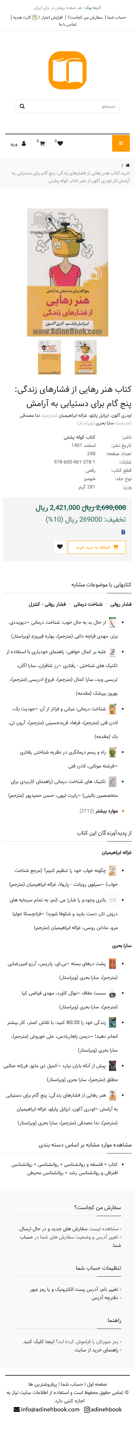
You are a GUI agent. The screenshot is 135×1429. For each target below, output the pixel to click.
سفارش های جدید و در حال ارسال (54, 1229)
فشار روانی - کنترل (47, 604)
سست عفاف (94, 993)
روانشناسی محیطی (45, 1173)
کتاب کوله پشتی (80, 437)
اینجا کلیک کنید (39, 1342)
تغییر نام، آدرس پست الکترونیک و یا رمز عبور (74, 1289)
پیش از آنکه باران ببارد (84, 1066)
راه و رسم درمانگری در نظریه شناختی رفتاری (63, 752)
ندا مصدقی (30, 415)
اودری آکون (121, 415)
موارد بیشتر (107, 811)
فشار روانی (121, 604)
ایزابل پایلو (99, 415)
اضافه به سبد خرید (93, 547)
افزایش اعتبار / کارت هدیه (38, 17)
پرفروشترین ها (42, 1384)
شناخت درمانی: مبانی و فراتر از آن (73, 709)
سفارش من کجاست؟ (85, 17)
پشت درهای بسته (89, 964)
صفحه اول (97, 1384)
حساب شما (116, 17)
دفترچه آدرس (105, 1298)
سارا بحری (105, 423)
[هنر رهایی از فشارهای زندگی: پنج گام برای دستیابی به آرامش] (85, 357)
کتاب (113, 1164)
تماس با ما (67, 24)
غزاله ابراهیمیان (72, 415)
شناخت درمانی (88, 604)
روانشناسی (48, 1164)
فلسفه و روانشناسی (83, 1164)
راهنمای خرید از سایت (96, 1350)
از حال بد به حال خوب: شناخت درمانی (69, 622)
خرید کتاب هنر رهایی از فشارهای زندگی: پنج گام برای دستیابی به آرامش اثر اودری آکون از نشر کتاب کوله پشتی (71, 177)
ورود (14, 144)
